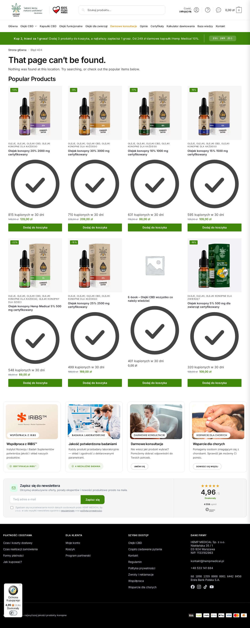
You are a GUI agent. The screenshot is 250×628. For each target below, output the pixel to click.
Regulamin (135, 561)
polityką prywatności (91, 510)
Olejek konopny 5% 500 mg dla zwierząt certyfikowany (209, 305)
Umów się (139, 466)
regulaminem (68, 510)
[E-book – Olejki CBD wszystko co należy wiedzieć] (155, 265)
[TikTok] (205, 587)
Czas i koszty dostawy (17, 542)
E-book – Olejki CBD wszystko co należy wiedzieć (150, 298)
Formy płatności (13, 555)
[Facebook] (193, 587)
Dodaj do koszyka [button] (35, 227)
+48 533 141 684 (202, 568)
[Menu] (20, 585)
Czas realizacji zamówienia (20, 549)
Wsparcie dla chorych (209, 444)
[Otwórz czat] (218, 10)
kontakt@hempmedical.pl (207, 561)
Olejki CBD (34, 143)
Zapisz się (93, 499)
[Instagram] (199, 587)
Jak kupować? (12, 561)
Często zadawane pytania (145, 549)
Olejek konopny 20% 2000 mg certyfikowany (29, 152)
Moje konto (73, 542)
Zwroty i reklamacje (141, 574)
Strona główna (17, 49)
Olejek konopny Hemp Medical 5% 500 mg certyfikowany (34, 307)
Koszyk (70, 549)
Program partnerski (78, 555)
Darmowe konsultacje (147, 444)
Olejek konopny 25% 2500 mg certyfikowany (88, 305)
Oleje (12, 143)
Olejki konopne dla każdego (29, 145)
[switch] (13, 613)
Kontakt (133, 555)
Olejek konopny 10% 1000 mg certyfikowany (148, 152)
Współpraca (136, 580)
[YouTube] (212, 587)
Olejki (21, 143)
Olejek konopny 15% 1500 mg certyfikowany (208, 152)
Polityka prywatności (141, 568)
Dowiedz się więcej (207, 466)
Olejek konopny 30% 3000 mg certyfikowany (88, 152)
